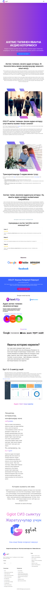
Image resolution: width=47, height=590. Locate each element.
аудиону (19, 126)
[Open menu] (43, 1)
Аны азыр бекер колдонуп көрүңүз (23, 542)
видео (15, 176)
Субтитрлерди (36, 176)
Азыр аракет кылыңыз (6, 378)
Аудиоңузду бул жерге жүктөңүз (13, 314)
